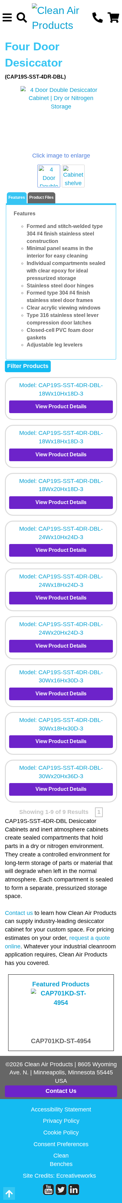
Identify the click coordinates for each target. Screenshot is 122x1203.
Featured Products (60, 984)
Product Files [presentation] (41, 197)
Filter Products (27, 366)
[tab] (17, 198)
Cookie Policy (61, 1132)
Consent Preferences (61, 1144)
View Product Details (61, 406)
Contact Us (61, 1091)
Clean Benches (61, 1159)
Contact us (19, 913)
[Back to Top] (9, 1193)
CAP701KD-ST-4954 (61, 1041)
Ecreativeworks (76, 1175)
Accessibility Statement (61, 1109)
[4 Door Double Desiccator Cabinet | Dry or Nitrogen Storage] (61, 119)
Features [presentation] (16, 197)
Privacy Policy (61, 1121)
